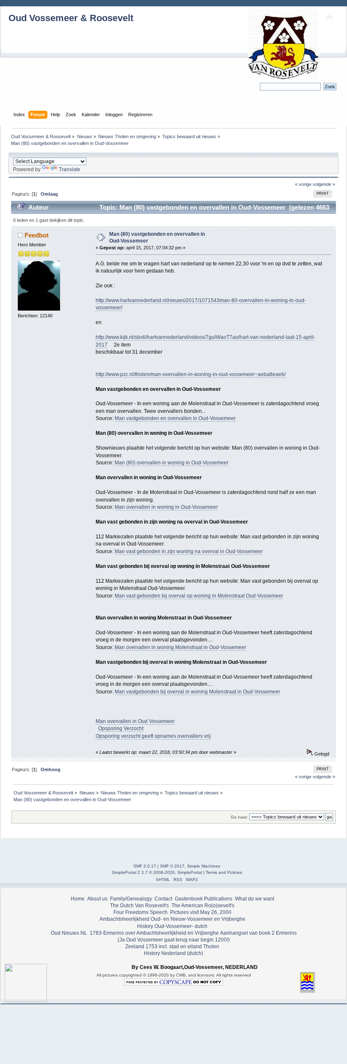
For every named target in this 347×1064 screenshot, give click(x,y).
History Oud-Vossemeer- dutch (172, 926)
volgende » (324, 184)
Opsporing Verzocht (120, 728)
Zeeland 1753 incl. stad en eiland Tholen (172, 946)
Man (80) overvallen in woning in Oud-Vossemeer (172, 463)
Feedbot (37, 235)
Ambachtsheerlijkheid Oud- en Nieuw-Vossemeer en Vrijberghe (172, 919)
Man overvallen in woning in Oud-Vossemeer (166, 507)
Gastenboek (189, 899)
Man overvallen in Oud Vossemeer (135, 721)
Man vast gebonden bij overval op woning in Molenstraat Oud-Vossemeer (199, 596)
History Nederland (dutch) (173, 953)
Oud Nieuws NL (69, 933)
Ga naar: (239, 817)
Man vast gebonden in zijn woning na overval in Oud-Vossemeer (189, 551)
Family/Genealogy (131, 899)
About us (97, 899)
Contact (163, 899)
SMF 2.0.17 (144, 866)
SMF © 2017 (172, 866)
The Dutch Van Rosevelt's (139, 905)
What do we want (254, 899)
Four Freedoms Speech (140, 912)
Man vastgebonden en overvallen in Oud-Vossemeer (175, 418)
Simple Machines (203, 866)
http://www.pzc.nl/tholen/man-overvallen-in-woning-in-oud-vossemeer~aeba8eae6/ (191, 374)
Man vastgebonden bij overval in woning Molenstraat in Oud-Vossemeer (197, 692)
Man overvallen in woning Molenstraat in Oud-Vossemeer (180, 647)
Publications (218, 899)
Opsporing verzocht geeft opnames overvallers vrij (153, 736)
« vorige (303, 184)
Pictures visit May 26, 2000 (200, 912)
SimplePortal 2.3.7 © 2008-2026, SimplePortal (157, 872)
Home (78, 899)
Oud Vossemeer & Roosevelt (70, 18)
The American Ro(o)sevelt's (202, 905)
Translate (69, 169)
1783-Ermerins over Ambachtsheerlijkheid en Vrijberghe (153, 933)
